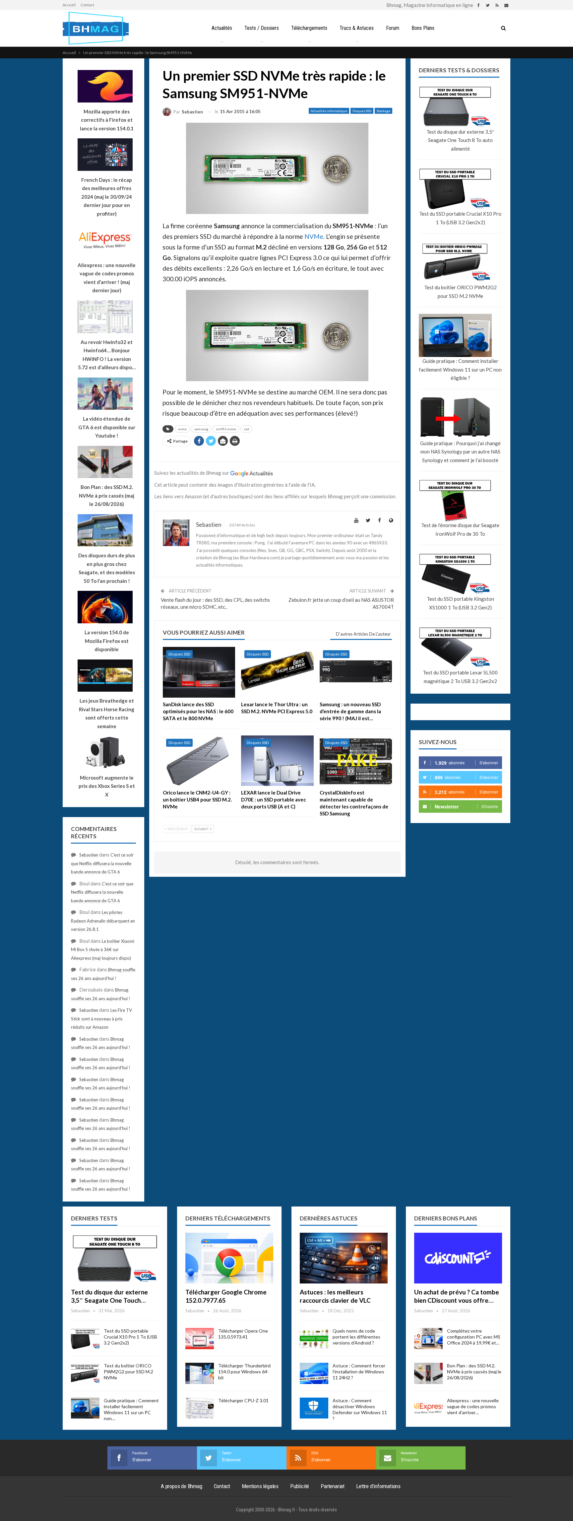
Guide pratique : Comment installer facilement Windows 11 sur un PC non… (131, 1409)
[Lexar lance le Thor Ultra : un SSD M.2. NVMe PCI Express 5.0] (277, 672)
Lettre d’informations (378, 1486)
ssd (246, 429)
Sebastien (88, 855)
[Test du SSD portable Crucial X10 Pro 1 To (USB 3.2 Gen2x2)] (85, 1338)
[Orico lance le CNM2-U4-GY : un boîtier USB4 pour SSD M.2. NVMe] (199, 760)
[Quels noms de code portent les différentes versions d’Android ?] (314, 1338)
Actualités (222, 28)
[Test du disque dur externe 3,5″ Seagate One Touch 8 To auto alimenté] (115, 1258)
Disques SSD (361, 111)
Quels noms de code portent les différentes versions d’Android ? (356, 1337)
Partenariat (333, 1486)
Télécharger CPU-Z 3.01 (243, 1400)
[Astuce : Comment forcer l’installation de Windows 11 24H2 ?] (314, 1373)
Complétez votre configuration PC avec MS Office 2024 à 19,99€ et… (473, 1337)
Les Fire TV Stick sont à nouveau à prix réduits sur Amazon (101, 1018)
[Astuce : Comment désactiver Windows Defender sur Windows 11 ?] (314, 1408)
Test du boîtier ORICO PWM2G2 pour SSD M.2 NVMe (460, 291)
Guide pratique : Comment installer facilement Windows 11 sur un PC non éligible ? (460, 369)
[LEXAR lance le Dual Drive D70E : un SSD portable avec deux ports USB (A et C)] (277, 760)
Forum (392, 28)
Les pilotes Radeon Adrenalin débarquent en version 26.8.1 (103, 921)
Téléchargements (309, 28)
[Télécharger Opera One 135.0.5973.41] (199, 1338)
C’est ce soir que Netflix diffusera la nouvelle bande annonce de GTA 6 (102, 863)
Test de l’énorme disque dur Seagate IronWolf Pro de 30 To (460, 529)
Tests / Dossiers (261, 28)
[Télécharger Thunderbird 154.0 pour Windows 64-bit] (199, 1373)
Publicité (299, 1486)
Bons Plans (423, 28)
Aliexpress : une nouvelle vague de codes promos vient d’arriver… (473, 1406)
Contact (87, 5)
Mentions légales (260, 1486)
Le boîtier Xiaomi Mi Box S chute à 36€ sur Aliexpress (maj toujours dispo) (102, 949)
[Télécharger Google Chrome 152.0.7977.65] (229, 1258)
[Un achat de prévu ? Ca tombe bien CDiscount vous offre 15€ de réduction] (458, 1258)
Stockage (383, 111)
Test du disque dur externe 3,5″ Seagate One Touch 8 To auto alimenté (460, 140)
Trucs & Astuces (357, 28)
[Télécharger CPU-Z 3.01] (199, 1408)
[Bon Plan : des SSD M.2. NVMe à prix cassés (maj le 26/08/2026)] (428, 1373)
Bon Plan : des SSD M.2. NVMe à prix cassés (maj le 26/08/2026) (474, 1371)
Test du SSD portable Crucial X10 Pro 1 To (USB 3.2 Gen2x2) (460, 218)
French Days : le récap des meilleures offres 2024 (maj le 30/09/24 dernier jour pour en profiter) (106, 197)
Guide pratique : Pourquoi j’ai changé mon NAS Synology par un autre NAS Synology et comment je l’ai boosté (460, 451)
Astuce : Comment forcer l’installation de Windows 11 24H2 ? (359, 1371)
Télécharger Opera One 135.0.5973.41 (243, 1334)
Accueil (69, 5)
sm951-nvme (226, 429)
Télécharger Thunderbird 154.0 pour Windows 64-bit (244, 1371)
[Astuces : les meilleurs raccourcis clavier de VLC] (344, 1258)
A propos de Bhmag (181, 1486)
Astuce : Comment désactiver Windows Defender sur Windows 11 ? (360, 1409)
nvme (182, 429)
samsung (201, 429)
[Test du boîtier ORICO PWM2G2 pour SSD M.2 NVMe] (85, 1373)
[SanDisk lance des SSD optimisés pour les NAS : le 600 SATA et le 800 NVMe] (199, 672)
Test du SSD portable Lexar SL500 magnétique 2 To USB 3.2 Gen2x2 (460, 676)
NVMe (313, 236)
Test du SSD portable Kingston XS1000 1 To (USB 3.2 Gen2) (460, 603)
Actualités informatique (329, 111)
